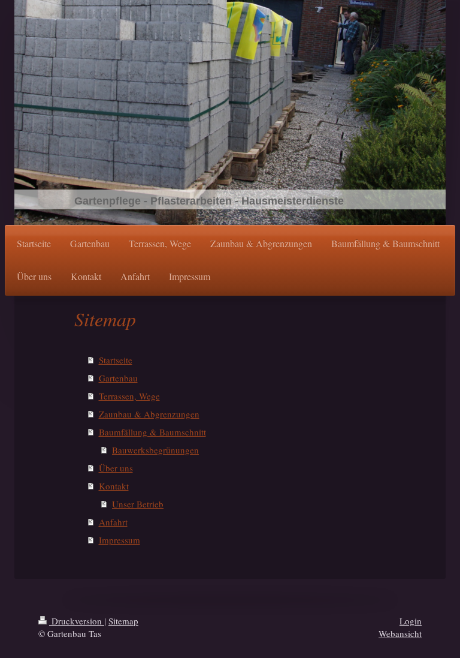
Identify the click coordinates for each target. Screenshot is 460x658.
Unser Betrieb (138, 504)
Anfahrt (113, 522)
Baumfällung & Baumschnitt (152, 432)
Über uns (116, 468)
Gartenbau (118, 378)
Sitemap (123, 621)
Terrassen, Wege (129, 396)
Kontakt (114, 486)
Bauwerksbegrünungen (155, 450)
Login (411, 621)
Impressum (119, 540)
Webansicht (400, 633)
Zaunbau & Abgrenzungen (149, 414)
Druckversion (76, 621)
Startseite (115, 360)
